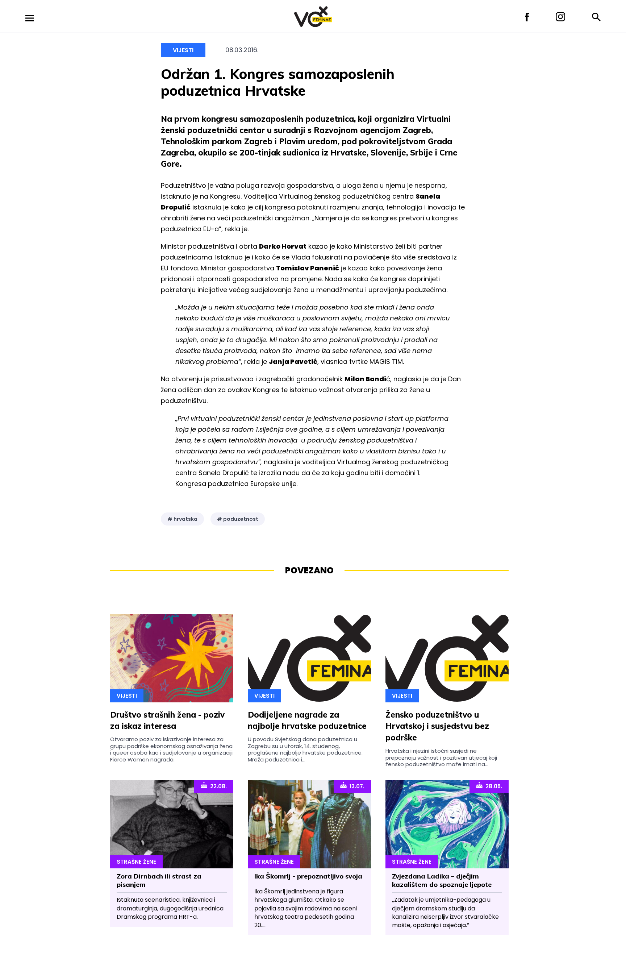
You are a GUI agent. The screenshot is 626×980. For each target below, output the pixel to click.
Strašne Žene (136, 861)
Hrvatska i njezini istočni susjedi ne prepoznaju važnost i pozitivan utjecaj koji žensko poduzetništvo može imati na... (441, 757)
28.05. (492, 786)
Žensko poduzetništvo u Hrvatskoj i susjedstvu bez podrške (437, 726)
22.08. (217, 786)
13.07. (355, 786)
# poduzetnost (237, 519)
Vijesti (183, 50)
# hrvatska (182, 519)
